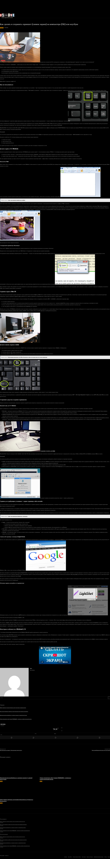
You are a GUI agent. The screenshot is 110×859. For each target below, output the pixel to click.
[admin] (14, 682)
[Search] (109, 697)
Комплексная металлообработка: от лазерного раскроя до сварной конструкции (13, 715)
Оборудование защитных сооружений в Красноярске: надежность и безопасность (16, 800)
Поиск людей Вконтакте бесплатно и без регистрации (101, 750)
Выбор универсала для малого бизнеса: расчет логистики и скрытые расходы (13, 707)
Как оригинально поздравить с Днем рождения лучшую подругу (11, 750)
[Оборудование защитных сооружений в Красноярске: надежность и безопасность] (18, 790)
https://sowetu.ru (32, 670)
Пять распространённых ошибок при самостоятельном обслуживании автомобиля (14, 711)
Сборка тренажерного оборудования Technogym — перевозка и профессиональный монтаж (16, 719)
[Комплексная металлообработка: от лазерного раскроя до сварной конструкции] (18, 768)
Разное (1, 27)
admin (31, 668)
